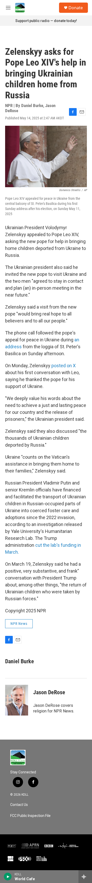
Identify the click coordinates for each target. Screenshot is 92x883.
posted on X (63, 365)
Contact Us (19, 805)
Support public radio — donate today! (46, 21)
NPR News (18, 624)
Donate (75, 7)
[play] (8, 876)
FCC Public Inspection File (30, 816)
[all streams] (85, 876)
